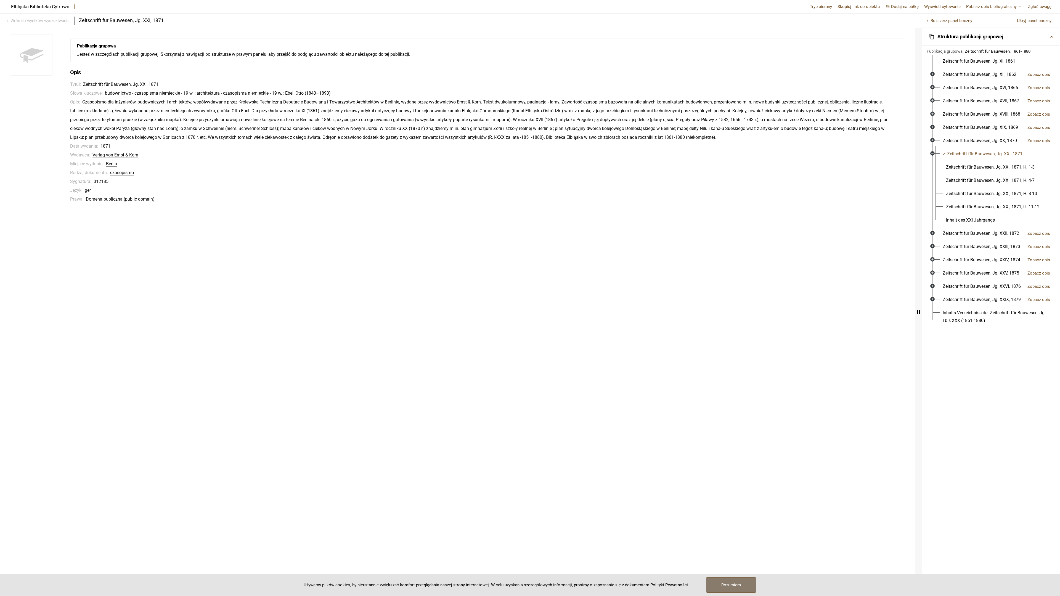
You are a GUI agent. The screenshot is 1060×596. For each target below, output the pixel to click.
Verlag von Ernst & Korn (115, 155)
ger (88, 190)
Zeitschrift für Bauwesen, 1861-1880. (998, 51)
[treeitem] (991, 61)
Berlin (111, 163)
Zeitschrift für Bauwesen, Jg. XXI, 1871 (120, 84)
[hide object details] (918, 312)
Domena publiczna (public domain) (120, 199)
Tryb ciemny (821, 6)
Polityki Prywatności (669, 584)
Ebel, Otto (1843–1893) (308, 93)
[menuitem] (979, 61)
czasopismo (122, 172)
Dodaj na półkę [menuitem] (905, 6)
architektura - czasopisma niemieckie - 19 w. (239, 93)
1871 (105, 146)
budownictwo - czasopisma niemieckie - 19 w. (149, 93)
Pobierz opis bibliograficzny (991, 6)
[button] (991, 37)
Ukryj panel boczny (1034, 20)
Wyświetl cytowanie (942, 6)
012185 (101, 181)
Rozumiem (731, 584)
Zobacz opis (1038, 74)
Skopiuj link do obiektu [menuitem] (859, 6)
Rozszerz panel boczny (951, 20)
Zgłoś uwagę (1039, 6)
